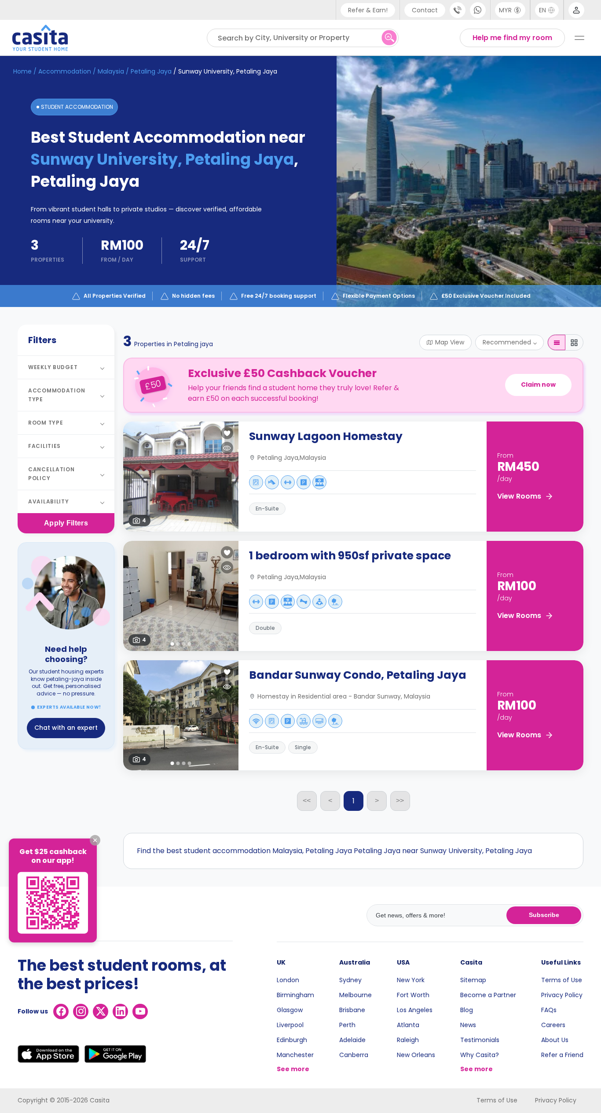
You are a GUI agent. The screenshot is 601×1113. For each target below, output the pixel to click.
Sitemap (473, 980)
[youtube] (140, 1011)
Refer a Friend (562, 1054)
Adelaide (352, 1039)
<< (307, 800)
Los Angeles (414, 1010)
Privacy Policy (562, 995)
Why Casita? (479, 1054)
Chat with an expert (66, 727)
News (468, 1025)
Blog (466, 1010)
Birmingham (295, 995)
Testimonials (479, 1039)
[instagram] (80, 1011)
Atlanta (408, 1025)
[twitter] (100, 1011)
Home (22, 71)
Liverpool (290, 1025)
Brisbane (352, 1010)
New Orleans (416, 1054)
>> (400, 800)
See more (293, 1069)
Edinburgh (292, 1039)
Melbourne (355, 995)
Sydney (350, 980)
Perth (347, 1025)
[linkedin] (120, 1011)
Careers (553, 1025)
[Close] (95, 840)
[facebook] (61, 1011)
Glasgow (290, 1010)
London (288, 980)
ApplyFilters (66, 523)
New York (411, 980)
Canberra (353, 1054)
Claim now (538, 384)
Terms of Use (561, 980)
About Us (554, 1039)
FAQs (549, 1010)
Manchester (295, 1054)
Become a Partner (488, 995)
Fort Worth (413, 995)
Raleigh (408, 1039)
